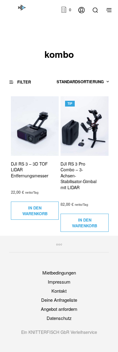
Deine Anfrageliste (59, 300)
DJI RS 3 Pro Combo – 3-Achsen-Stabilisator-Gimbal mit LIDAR (79, 175)
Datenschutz (59, 318)
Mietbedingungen (59, 272)
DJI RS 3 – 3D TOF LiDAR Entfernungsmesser (29, 170)
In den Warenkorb (35, 210)
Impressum (59, 281)
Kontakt (59, 291)
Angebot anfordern (59, 309)
